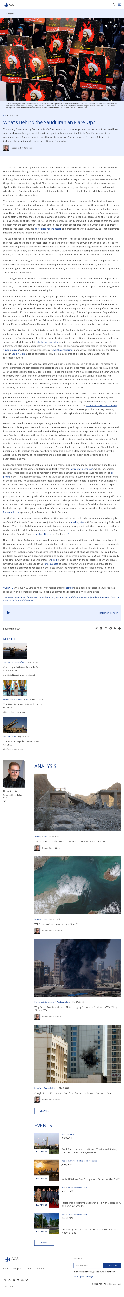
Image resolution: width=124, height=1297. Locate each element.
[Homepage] (8, 4)
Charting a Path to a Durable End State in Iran (21, 669)
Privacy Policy (8, 1286)
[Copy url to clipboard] (96, 628)
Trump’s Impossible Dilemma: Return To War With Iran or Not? (69, 841)
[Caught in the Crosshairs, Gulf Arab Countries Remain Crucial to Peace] (77, 1054)
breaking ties (77, 522)
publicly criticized (42, 534)
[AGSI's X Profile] (5, 1280)
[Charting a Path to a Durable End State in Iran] (15, 651)
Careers (30, 1268)
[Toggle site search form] (113, 4)
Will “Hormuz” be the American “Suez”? (56, 924)
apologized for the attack (48, 228)
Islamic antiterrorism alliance (101, 405)
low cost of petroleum (81, 468)
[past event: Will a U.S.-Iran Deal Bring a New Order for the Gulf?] (46, 1170)
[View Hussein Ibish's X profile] (4, 801)
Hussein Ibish (16, 148)
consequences (50, 563)
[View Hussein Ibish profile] (6, 148)
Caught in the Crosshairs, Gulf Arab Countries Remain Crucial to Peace (73, 1093)
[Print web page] (119, 628)
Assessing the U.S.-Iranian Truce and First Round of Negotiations (90, 1231)
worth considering (62, 349)
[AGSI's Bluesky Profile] (26, 1280)
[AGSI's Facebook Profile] (9, 1280)
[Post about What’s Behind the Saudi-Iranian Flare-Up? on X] (106, 628)
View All (44, 1111)
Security (6, 662)
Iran (4, 115)
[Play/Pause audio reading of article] (8, 613)
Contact (41, 1268)
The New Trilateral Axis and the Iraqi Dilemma (23, 706)
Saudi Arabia (18, 353)
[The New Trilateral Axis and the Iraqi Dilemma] (15, 688)
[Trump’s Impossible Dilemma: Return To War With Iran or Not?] (77, 802)
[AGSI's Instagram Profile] (22, 1280)
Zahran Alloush (11, 512)
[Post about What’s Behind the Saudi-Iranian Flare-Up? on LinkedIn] (101, 628)
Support (17, 1268)
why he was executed (47, 342)
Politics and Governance (13, 699)
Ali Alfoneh (7, 749)
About (6, 1268)
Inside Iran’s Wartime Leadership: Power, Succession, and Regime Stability (91, 1204)
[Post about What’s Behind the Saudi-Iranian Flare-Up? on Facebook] (110, 628)
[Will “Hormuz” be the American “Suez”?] (77, 885)
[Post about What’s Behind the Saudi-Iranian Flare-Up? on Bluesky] (115, 628)
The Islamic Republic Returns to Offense (21, 743)
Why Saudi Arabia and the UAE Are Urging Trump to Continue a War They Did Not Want (75, 1008)
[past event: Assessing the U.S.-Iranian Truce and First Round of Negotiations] (46, 1223)
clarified (68, 587)
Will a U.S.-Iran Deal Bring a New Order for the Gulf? (90, 1179)
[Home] (30, 1258)
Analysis (10, 13)
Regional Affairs (18, 662)
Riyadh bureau (11, 349)
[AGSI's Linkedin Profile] (18, 1280)
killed (54, 559)
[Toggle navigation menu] (119, 5)
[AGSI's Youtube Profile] (14, 1280)
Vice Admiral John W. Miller (13, 675)
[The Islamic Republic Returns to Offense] (15, 725)
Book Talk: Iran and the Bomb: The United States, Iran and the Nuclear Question (89, 1151)
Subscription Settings (83, 1276)
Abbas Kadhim (8, 712)
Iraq (27, 699)
